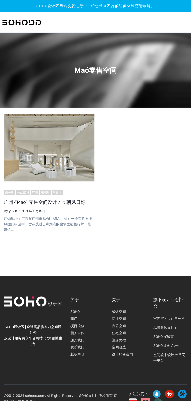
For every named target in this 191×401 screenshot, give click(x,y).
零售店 (57, 192)
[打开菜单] (172, 22)
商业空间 (23, 192)
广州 (35, 192)
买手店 (9, 192)
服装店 (45, 192)
